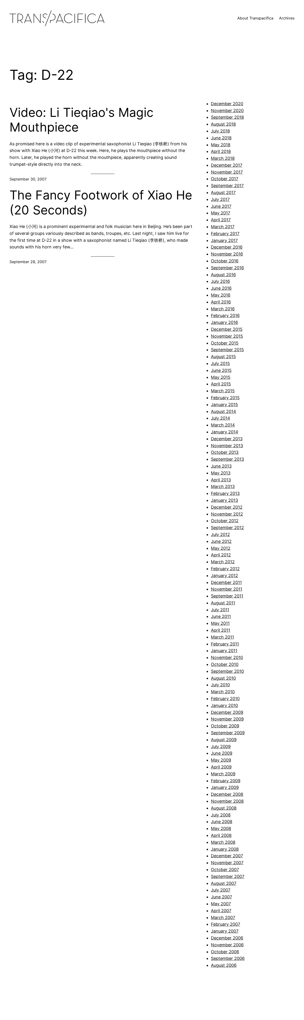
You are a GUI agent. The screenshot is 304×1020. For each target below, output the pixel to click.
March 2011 (222, 637)
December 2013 (226, 438)
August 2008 (224, 808)
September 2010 (227, 671)
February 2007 (225, 924)
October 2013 (224, 452)
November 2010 (227, 657)
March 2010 (223, 691)
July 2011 (220, 609)
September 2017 (227, 185)
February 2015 (225, 397)
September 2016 (227, 267)
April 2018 (221, 151)
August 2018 (223, 124)
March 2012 (223, 561)
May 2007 (221, 903)
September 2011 (227, 595)
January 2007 (224, 931)
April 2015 (221, 383)
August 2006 (224, 965)
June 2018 (221, 137)
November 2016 (227, 253)
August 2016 (223, 274)
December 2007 (227, 855)
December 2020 (227, 103)
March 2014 (223, 424)
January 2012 (224, 575)
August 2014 (223, 411)
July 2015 (220, 363)
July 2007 (220, 889)
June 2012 (221, 541)
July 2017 (220, 199)
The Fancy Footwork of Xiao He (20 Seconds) (101, 202)
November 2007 (227, 862)
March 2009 (223, 773)
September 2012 (227, 527)
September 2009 (228, 732)
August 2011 (223, 602)
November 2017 (227, 172)
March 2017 (222, 226)
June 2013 (221, 466)
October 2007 (225, 869)
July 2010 (220, 684)
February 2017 (225, 233)
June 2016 (221, 288)
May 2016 (220, 295)
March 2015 (223, 390)
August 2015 (223, 356)
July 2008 (221, 814)
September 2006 (228, 958)
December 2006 (227, 937)
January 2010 (224, 705)
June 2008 (221, 821)
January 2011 (224, 650)
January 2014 (224, 431)
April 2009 (221, 766)
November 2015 (227, 336)
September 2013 (227, 459)
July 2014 (220, 418)
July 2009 (221, 746)
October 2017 (224, 178)
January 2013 (224, 500)
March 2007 (223, 917)
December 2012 (226, 507)
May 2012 (220, 548)
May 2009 (221, 760)
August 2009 (224, 739)
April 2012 (221, 554)
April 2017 (221, 219)
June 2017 (221, 206)
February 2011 (225, 643)
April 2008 (221, 835)
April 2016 (221, 301)
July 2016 (220, 281)
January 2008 (225, 849)
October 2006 (225, 951)
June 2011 (221, 616)
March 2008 (223, 842)
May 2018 (220, 144)
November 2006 (227, 944)
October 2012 (224, 520)
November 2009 (227, 718)
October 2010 (224, 664)
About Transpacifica (255, 18)
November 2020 (227, 110)
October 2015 (224, 343)
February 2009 (225, 780)
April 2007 (221, 910)
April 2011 (220, 630)
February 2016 (225, 315)
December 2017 (226, 165)
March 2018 (223, 158)
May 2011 (220, 623)
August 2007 (223, 883)
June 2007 (221, 896)
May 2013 (220, 472)
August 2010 (223, 678)
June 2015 (221, 370)
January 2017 (224, 240)
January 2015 (224, 404)
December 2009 (227, 712)
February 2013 (225, 493)
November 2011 (226, 589)
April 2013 (221, 479)
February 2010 (225, 698)
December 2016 (226, 247)
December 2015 (226, 329)
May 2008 (221, 828)
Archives (286, 18)
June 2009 (221, 753)
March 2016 (223, 308)
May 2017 (220, 212)
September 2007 (227, 876)
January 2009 (225, 787)
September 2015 (227, 349)
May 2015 (220, 377)
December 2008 (227, 794)
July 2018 (220, 130)
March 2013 (223, 486)
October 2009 (225, 725)
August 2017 (223, 192)
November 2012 (227, 514)
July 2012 (220, 534)
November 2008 (227, 801)
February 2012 (225, 568)
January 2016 (224, 322)
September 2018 (227, 117)
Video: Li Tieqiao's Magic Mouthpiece (81, 120)
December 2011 (226, 582)
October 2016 (224, 260)
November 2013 (227, 445)
